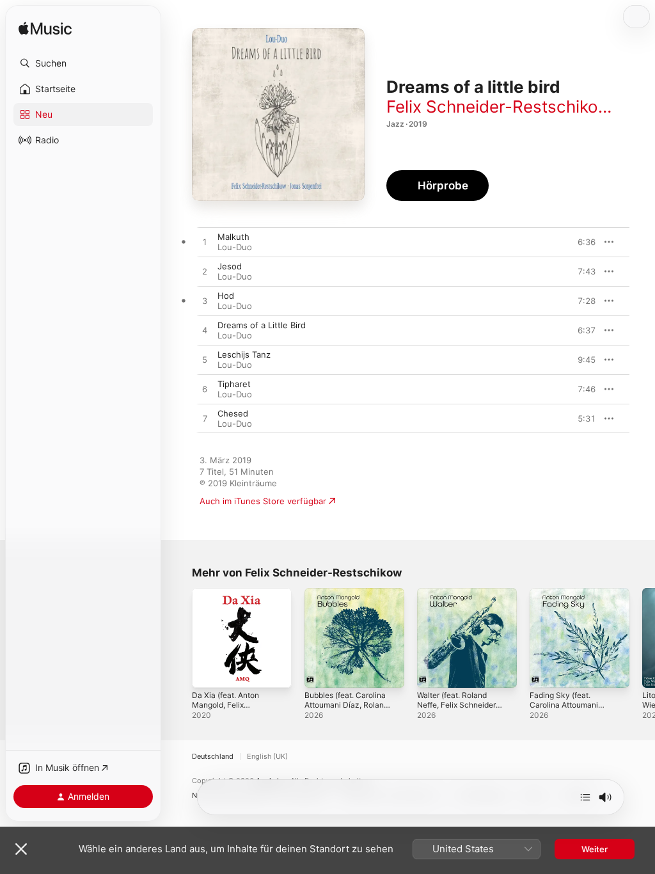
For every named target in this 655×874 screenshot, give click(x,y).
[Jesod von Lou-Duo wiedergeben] (204, 272)
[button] (83, 63)
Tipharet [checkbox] (234, 384)
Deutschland (212, 756)
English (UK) (267, 756)
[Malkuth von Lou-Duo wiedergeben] (204, 242)
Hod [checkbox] (225, 295)
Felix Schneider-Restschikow (498, 106)
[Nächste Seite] (642, 638)
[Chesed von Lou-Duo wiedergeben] (204, 419)
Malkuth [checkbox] (233, 237)
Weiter (594, 849)
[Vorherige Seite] (179, 638)
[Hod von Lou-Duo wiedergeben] (204, 301)
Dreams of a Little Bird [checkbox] (261, 325)
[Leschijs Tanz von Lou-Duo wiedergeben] (204, 360)
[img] (45, 29)
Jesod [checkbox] (229, 266)
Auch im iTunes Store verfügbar (263, 501)
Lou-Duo (234, 247)
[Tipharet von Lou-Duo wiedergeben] (204, 389)
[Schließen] (21, 849)
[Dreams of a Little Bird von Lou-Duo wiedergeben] (204, 331)
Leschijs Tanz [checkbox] (244, 354)
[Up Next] (585, 797)
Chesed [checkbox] (232, 413)
